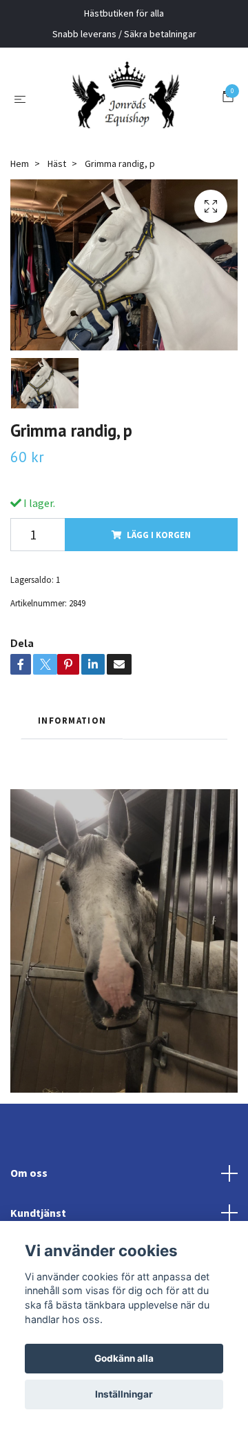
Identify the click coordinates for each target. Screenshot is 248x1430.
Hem (19, 256)
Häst (57, 256)
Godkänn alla (124, 1358)
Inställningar (124, 1394)
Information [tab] (72, 813)
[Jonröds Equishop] (124, 145)
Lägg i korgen (159, 627)
